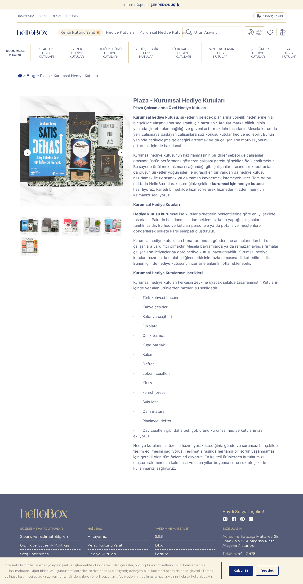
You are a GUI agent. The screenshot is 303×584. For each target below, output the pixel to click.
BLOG (56, 16)
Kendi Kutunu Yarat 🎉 (80, 32)
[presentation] (27, 152)
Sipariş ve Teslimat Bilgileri (44, 536)
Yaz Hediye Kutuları (289, 52)
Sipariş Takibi (273, 16)
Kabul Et (241, 570)
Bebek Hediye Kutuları (77, 52)
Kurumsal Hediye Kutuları (163, 32)
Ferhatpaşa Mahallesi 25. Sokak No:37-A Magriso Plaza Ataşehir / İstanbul (251, 541)
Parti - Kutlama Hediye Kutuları (221, 52)
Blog (31, 76)
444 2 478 (239, 553)
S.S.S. (43, 16)
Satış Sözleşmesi (34, 554)
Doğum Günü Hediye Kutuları (110, 52)
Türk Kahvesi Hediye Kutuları (183, 52)
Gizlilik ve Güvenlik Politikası (45, 545)
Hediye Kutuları (120, 32)
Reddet (267, 570)
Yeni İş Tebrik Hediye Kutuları (146, 52)
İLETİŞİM (72, 16)
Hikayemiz (97, 536)
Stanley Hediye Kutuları (46, 52)
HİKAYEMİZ (25, 16)
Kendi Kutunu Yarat (105, 545)
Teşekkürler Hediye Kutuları (258, 52)
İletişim (161, 554)
